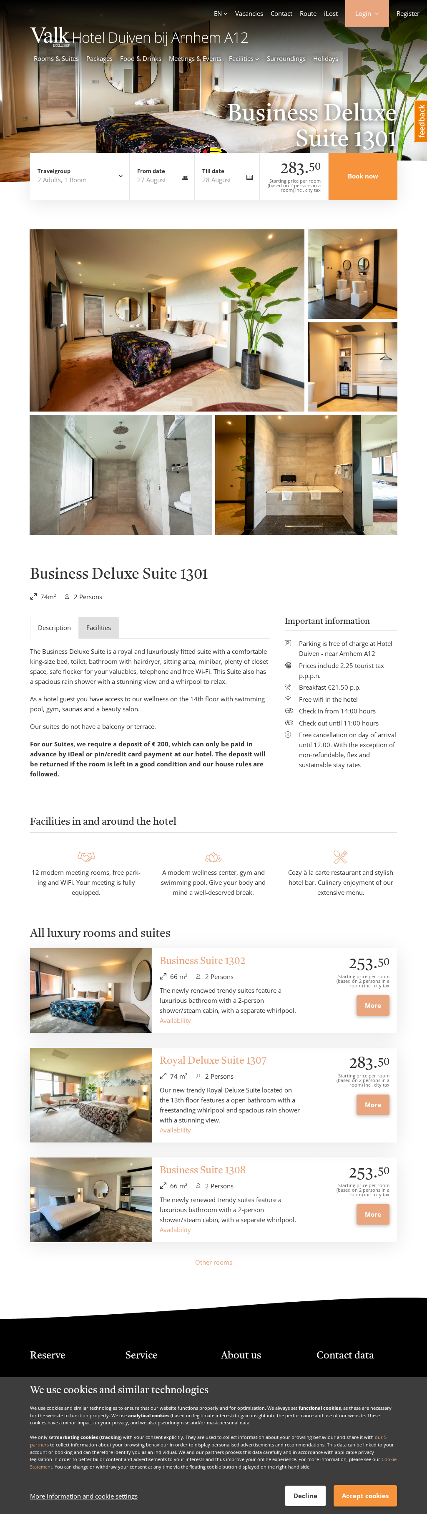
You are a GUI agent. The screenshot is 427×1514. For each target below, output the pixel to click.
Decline (305, 1495)
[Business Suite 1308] (91, 1199)
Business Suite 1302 (203, 962)
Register (408, 13)
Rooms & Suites (56, 58)
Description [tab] (54, 627)
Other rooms (213, 1262)
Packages (99, 58)
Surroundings (286, 58)
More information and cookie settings (84, 1496)
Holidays (325, 58)
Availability (175, 1020)
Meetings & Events (195, 58)
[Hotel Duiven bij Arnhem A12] (139, 44)
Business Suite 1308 (203, 1171)
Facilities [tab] (98, 627)
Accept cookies (365, 1495)
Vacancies (249, 13)
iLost (331, 13)
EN (218, 13)
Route (308, 13)
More (373, 1005)
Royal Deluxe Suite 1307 (213, 1061)
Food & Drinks (140, 58)
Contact (281, 13)
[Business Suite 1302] (91, 990)
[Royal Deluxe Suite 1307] (91, 1095)
